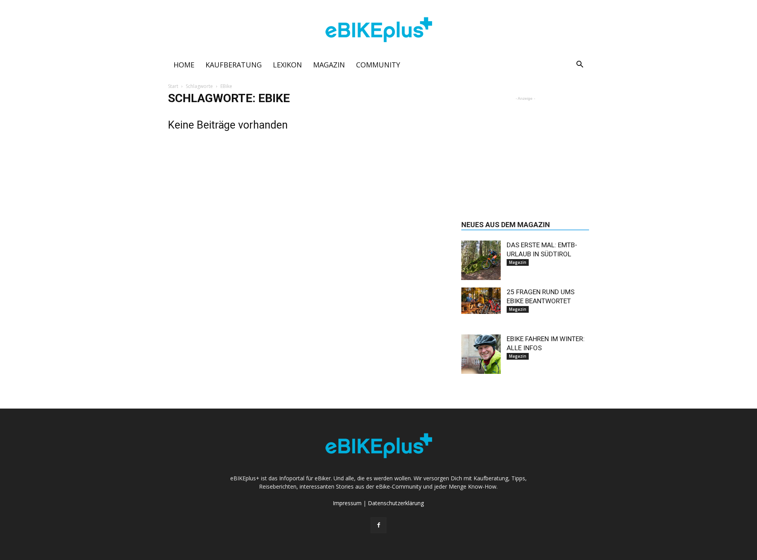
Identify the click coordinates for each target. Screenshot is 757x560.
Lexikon (287, 64)
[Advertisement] (525, 152)
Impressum (347, 503)
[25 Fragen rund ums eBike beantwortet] (481, 300)
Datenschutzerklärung (396, 503)
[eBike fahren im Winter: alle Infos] (481, 354)
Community (378, 64)
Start (173, 86)
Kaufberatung (233, 64)
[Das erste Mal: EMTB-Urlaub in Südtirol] (481, 260)
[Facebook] (378, 525)
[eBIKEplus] (378, 30)
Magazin (329, 64)
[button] (579, 65)
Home (183, 64)
